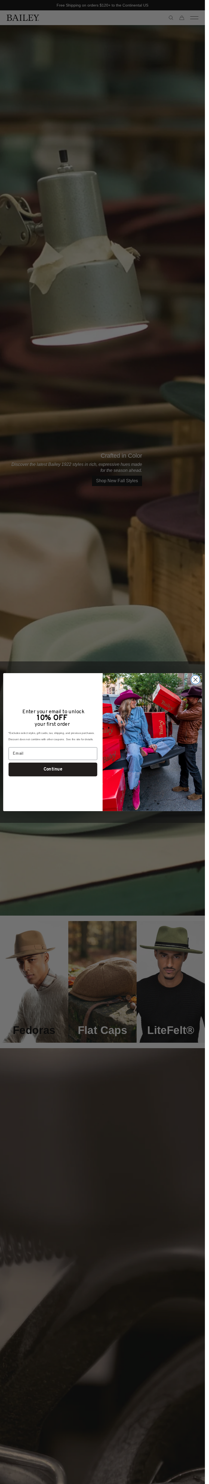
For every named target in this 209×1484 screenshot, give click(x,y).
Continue (52, 769)
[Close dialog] (195, 679)
